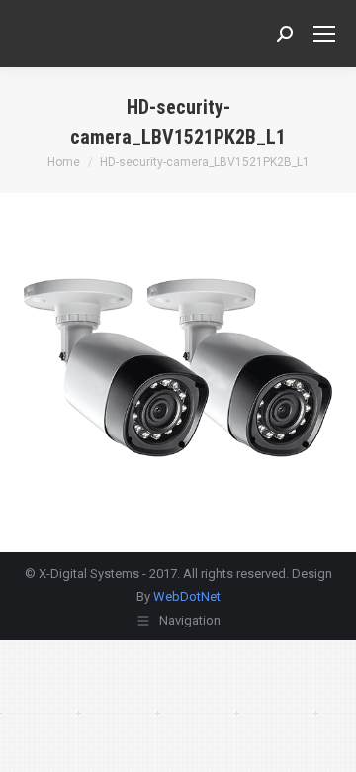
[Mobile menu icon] (324, 34)
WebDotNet (187, 596)
